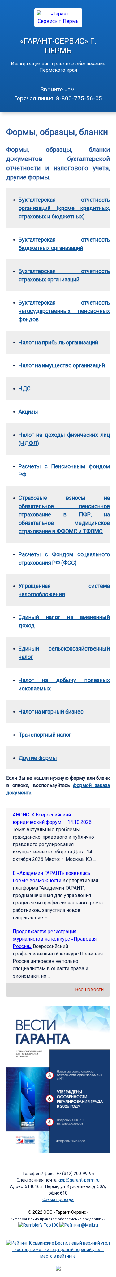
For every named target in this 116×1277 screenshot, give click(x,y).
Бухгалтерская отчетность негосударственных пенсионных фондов (64, 310)
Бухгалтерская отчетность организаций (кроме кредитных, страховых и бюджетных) (64, 208)
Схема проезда (58, 1199)
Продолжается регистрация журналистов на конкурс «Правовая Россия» (55, 939)
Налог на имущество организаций (62, 365)
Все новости (89, 990)
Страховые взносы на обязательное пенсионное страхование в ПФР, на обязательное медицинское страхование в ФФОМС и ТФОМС (64, 514)
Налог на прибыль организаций (58, 342)
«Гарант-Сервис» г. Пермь (58, 45)
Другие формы (38, 758)
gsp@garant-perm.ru (79, 1180)
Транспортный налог (45, 734)
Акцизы (28, 411)
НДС (25, 388)
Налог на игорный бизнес (51, 711)
